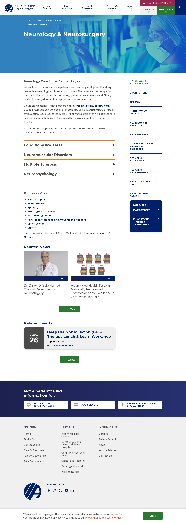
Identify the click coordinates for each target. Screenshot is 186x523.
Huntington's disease (41, 211)
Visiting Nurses (70, 471)
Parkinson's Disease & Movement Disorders (142, 146)
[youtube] (66, 491)
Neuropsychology (40, 174)
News (102, 444)
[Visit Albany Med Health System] (32, 499)
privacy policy (93, 517)
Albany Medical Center (70, 435)
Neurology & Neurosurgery (139, 82)
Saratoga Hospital (72, 466)
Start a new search (37, 24)
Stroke (31, 227)
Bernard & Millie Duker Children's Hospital (71, 444)
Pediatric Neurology (137, 159)
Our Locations (66, 7)
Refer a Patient (107, 439)
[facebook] (49, 491)
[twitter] (60, 491)
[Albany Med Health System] (20, 8)
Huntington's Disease (138, 112)
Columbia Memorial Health (73, 454)
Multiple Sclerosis (40, 164)
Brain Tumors (138, 93)
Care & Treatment (88, 7)
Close (153, 516)
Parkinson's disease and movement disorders (56, 219)
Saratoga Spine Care (140, 183)
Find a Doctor (47, 7)
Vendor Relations (109, 450)
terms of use (114, 517)
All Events (70, 359)
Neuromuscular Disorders (48, 155)
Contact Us (105, 456)
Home (26, 20)
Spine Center (35, 223)
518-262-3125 (55, 484)
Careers (103, 433)
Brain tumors (35, 203)
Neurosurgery (36, 199)
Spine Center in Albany (139, 194)
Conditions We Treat (43, 145)
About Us (131, 7)
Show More (69, 309)
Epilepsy (32, 207)
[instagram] (54, 491)
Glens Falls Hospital (73, 460)
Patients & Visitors (112, 7)
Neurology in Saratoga (138, 124)
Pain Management (39, 215)
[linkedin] (72, 491)
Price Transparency (35, 461)
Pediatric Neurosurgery (139, 171)
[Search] (180, 7)
